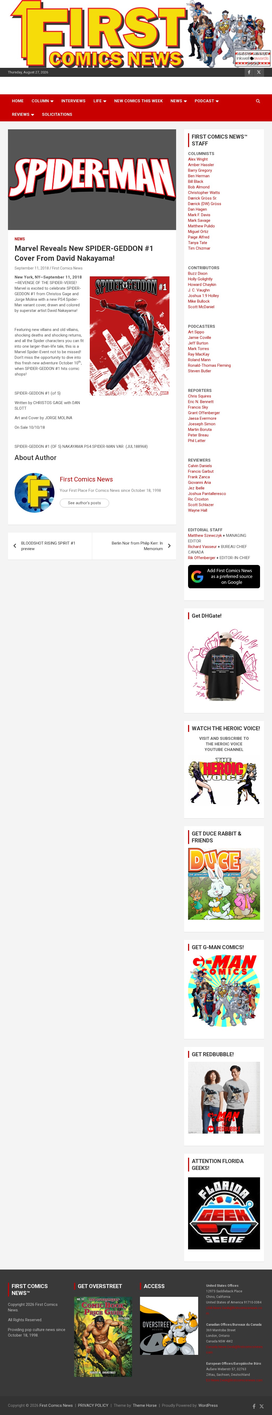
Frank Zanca (199, 477)
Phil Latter (197, 440)
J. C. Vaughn (199, 290)
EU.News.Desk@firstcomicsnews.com (234, 1380)
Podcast (204, 101)
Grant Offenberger (204, 412)
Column (40, 101)
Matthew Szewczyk (205, 535)
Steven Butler (199, 371)
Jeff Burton (198, 343)
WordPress (208, 1405)
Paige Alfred (198, 237)
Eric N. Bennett (201, 401)
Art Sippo (196, 332)
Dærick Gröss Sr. (202, 198)
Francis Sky (198, 407)
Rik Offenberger (201, 557)
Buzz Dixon (197, 273)
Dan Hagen (197, 209)
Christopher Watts (204, 192)
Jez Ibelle (196, 488)
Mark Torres (198, 348)
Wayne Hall (197, 510)
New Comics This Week (138, 101)
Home (18, 101)
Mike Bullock (199, 301)
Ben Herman (199, 176)
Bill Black (195, 181)
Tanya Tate (197, 242)
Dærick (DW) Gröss (204, 203)
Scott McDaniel (201, 306)
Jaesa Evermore (202, 418)
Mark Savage (199, 220)
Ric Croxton (198, 499)
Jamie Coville (199, 337)
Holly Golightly (200, 279)
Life (98, 101)
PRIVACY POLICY (93, 1405)
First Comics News (67, 268)
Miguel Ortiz (198, 231)
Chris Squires (199, 396)
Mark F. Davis (199, 215)
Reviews (20, 114)
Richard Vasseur (202, 546)
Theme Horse (145, 1405)
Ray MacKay (198, 354)
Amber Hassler (201, 164)
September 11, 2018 (32, 268)
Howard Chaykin (202, 284)
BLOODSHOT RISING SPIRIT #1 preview (48, 546)
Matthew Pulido (201, 226)
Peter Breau (198, 435)
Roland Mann (199, 359)
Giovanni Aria (199, 482)
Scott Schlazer (201, 504)
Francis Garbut (201, 471)
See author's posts (84, 503)
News (176, 101)
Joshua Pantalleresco (207, 493)
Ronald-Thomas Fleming (209, 365)
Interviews (73, 101)
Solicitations (57, 114)
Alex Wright (198, 159)
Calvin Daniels (200, 465)
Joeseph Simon (201, 424)
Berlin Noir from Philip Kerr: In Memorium (137, 546)
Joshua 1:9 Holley (203, 295)
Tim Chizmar (199, 248)
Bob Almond (199, 187)
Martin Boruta (200, 429)
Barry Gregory (200, 170)
